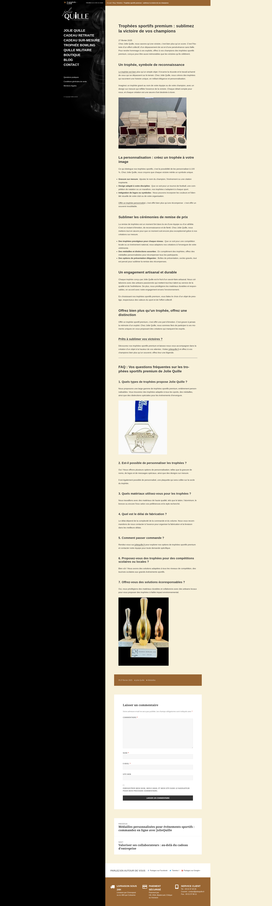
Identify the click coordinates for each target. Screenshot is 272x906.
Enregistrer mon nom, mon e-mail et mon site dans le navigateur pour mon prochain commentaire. (156, 789)
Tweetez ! (175, 870)
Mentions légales (70, 86)
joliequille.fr (173, 349)
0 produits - (72, 2)
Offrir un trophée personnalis (131, 203)
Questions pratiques (71, 77)
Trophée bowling (79, 45)
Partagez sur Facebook (158, 870)
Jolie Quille (74, 30)
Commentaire (130, 717)
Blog (68, 60)
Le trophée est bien (127, 72)
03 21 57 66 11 (191, 894)
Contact (71, 64)
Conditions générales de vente (75, 81)
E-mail (127, 763)
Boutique (72, 55)
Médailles (120, 3)
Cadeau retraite (79, 35)
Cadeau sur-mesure (82, 40)
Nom (126, 753)
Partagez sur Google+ (192, 870)
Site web (127, 774)
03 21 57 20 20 (190, 889)
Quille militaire (78, 50)
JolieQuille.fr (75, 14)
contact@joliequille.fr (196, 891)
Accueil (109, 3)
